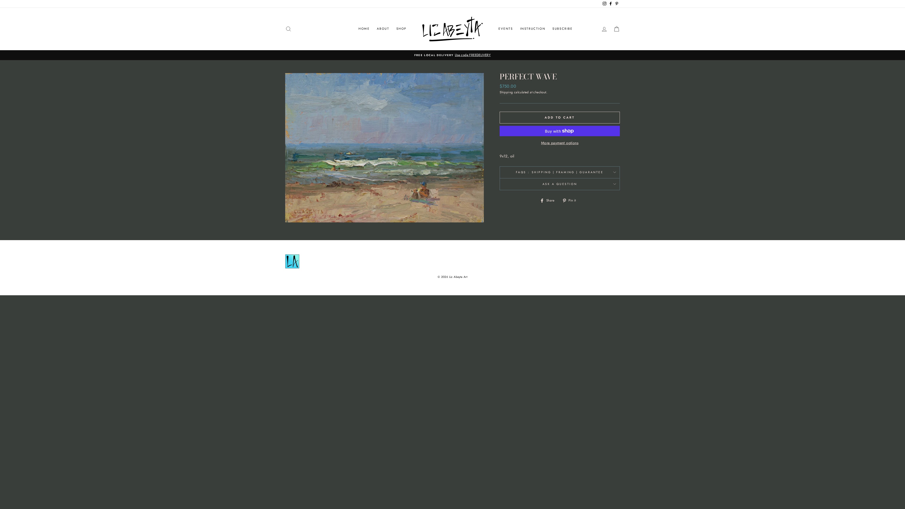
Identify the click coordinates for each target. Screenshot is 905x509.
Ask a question (560, 184)
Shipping (506, 92)
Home (364, 28)
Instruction (533, 28)
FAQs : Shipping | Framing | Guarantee (559, 172)
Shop (401, 28)
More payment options (559, 143)
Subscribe (562, 28)
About (383, 28)
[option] (452, 55)
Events (505, 28)
